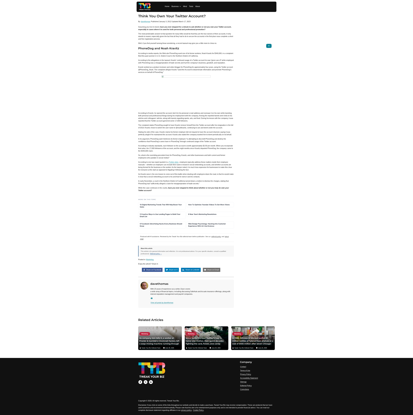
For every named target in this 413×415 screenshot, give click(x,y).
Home (167, 6)
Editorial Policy (246, 386)
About (197, 6)
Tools (191, 6)
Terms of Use (245, 370)
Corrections (244, 389)
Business (175, 6)
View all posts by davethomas (162, 303)
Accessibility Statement (249, 378)
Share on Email (213, 270)
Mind (185, 6)
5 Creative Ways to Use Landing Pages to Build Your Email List (160, 215)
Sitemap (243, 382)
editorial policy (216, 236)
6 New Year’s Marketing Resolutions (202, 214)
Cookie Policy (198, 410)
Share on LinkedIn (192, 270)
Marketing (150, 259)
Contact (243, 367)
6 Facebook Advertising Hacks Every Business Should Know (161, 225)
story (173, 162)
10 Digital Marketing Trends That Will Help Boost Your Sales (161, 206)
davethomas (145, 21)
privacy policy (186, 410)
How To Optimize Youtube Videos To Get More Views (209, 205)
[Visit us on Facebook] (140, 382)
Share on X (173, 270)
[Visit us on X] (145, 382)
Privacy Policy (245, 374)
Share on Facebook (153, 270)
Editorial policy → (156, 254)
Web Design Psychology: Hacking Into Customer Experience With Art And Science (207, 225)
